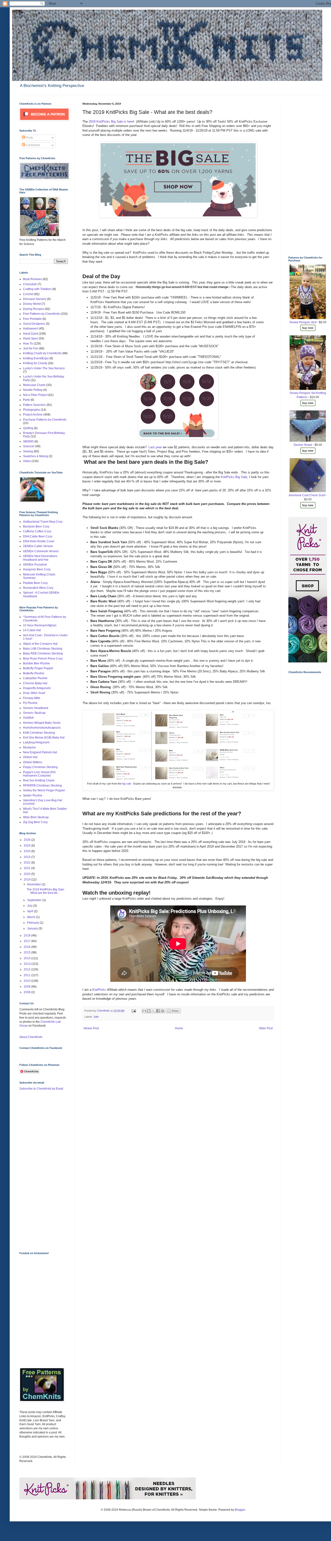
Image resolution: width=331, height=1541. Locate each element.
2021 (27, 868)
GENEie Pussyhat (35, 564)
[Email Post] (133, 1010)
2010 (27, 981)
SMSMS (28, 441)
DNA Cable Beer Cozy (37, 536)
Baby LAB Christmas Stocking (42, 648)
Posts (29, 137)
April (30, 911)
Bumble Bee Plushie (36, 663)
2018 (27, 935)
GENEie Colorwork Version (41, 551)
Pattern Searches (34, 405)
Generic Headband (35, 708)
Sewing (28, 451)
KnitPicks (99, 989)
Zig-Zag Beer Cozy (35, 822)
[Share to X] (153, 1010)
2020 (27, 874)
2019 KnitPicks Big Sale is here (111, 121)
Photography (31, 409)
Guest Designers (34, 323)
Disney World (32, 304)
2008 (27, 992)
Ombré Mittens (32, 762)
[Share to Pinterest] (162, 1010)
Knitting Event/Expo (36, 358)
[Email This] (144, 1010)
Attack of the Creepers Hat (40, 643)
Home (179, 1028)
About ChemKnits (30, 1037)
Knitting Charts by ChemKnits (42, 353)
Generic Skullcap (34, 713)
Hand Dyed (30, 333)
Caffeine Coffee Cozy (37, 531)
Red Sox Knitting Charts (39, 780)
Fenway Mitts (31, 698)
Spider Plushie (32, 795)
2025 (27, 845)
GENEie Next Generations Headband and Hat (40, 557)
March (31, 917)
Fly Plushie (30, 703)
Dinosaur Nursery (34, 299)
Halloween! (30, 328)
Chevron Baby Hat (35, 683)
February (33, 922)
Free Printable (32, 319)
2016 (27, 947)
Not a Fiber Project (35, 395)
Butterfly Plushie (33, 673)
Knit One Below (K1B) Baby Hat (43, 737)
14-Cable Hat (32, 630)
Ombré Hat (30, 757)
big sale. (127, 783)
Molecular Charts (34, 385)
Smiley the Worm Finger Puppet (44, 790)
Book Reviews (32, 279)
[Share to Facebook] (158, 1010)
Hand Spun (30, 338)
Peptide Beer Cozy (35, 583)
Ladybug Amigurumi (36, 742)
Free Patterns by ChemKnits (41, 313)
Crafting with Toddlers (37, 289)
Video (27, 461)
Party (26, 399)
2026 (27, 839)
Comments (32, 145)
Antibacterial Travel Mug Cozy (43, 521)
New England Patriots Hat (40, 752)
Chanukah (30, 284)
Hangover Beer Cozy (37, 569)
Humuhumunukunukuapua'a (42, 727)
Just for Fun (30, 348)
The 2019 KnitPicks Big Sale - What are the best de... (46, 891)
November (34, 884)
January (33, 928)
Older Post (266, 1028)
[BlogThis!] (148, 1010)
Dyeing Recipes (33, 309)
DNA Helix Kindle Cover (39, 541)
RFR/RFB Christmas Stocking (42, 785)
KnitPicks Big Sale (234, 477)
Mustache (29, 747)
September (34, 900)
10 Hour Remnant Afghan (39, 625)
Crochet (28, 294)
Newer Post (91, 1028)
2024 (27, 851)
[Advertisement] (38, 1170)
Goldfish (28, 717)
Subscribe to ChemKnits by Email (41, 1088)
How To (28, 343)
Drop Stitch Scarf (34, 693)
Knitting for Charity (35, 363)
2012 (27, 969)
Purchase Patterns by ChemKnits (44, 419)
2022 (27, 862)
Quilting (28, 428)
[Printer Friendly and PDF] (173, 1012)
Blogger (240, 1509)
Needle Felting (32, 390)
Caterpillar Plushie (35, 678)
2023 (27, 857)
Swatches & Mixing (35, 456)
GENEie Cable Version (38, 546)
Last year (155, 447)
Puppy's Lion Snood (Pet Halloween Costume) (39, 773)
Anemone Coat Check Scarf (307, 495)
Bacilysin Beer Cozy (36, 526)
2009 (27, 986)
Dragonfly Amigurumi (37, 688)
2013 (27, 964)
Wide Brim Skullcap (36, 817)
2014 (27, 958)
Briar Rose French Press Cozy (43, 658)
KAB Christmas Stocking (39, 732)
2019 (27, 879)
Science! (28, 446)
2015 (27, 952)
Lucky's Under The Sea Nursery (44, 368)
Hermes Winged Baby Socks (42, 722)
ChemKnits (103, 1010)
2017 (27, 941)
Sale (96, 1016)
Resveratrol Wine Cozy (38, 588)
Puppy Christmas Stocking (40, 767)
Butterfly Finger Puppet (38, 668)
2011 (27, 975)
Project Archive (33, 414)
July (30, 905)
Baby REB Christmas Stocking (43, 653)
